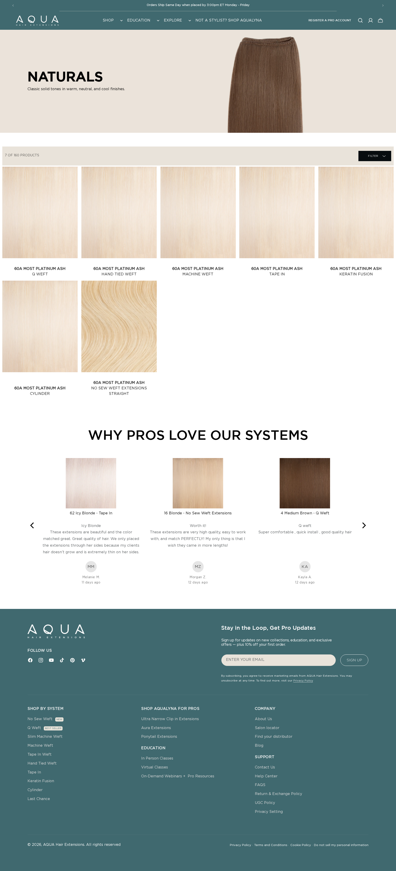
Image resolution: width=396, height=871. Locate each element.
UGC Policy (265, 803)
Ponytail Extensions (159, 736)
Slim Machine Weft (45, 736)
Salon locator (267, 728)
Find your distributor (273, 736)
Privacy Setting (269, 812)
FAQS (260, 785)
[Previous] (33, 525)
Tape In (34, 772)
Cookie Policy (301, 845)
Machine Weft (40, 745)
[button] (112, 20)
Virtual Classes (154, 767)
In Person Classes (157, 758)
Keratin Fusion (41, 781)
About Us (263, 719)
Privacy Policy (303, 680)
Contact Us (265, 767)
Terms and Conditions (271, 845)
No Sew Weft (40, 719)
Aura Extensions (156, 728)
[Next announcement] (383, 5)
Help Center (266, 776)
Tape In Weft (40, 754)
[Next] (363, 525)
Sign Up (354, 660)
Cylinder (35, 790)
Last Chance (39, 799)
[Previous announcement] (13, 5)
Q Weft (34, 728)
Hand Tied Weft (42, 763)
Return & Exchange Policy (278, 794)
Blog (259, 745)
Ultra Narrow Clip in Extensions (170, 719)
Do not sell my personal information (341, 845)
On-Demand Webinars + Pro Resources (177, 776)
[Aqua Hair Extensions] (37, 20)
